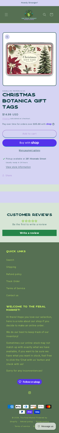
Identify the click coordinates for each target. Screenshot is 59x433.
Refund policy (14, 274)
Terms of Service (15, 288)
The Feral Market (28, 418)
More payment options (29, 150)
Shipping (6, 118)
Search (10, 259)
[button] (6, 14)
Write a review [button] (29, 232)
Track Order (13, 281)
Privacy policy (42, 421)
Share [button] (9, 175)
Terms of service (22, 426)
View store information (18, 167)
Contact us (12, 295)
